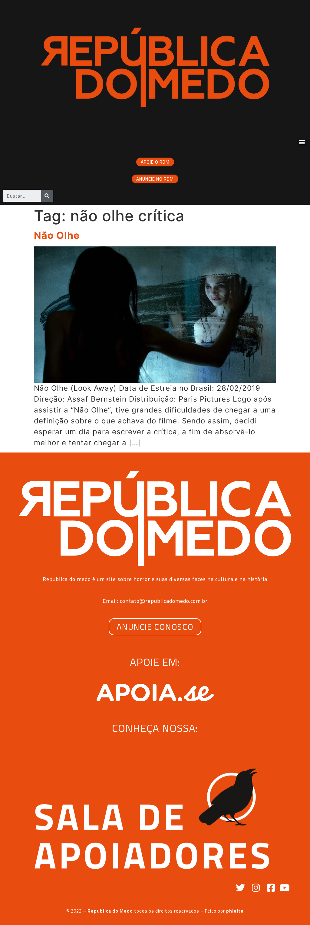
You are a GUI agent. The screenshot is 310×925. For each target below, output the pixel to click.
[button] (302, 142)
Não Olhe (57, 235)
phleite (235, 910)
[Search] (47, 196)
